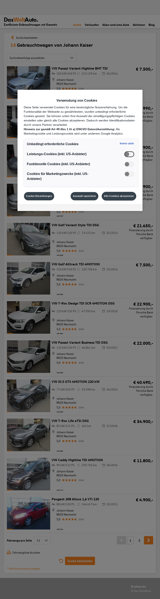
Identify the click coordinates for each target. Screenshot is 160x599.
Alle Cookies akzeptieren (119, 196)
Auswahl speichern (84, 196)
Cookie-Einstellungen (39, 196)
